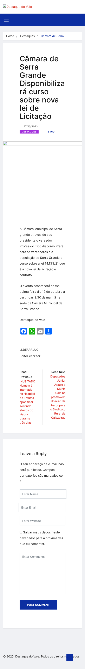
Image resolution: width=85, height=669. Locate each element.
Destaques (27, 36)
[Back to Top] (69, 657)
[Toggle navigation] (6, 20)
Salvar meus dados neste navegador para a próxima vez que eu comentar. (41, 538)
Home (10, 36)
